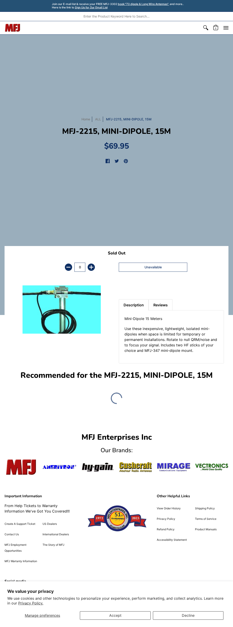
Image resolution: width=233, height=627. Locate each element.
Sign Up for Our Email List (91, 7)
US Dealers (50, 523)
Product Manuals (206, 529)
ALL (98, 119)
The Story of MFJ (53, 544)
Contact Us (12, 534)
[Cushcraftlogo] (135, 467)
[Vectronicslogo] (211, 467)
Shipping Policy (205, 508)
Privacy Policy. (30, 603)
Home (85, 119)
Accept (115, 615)
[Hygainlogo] (97, 467)
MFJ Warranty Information (21, 561)
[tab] (127, 287)
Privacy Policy (166, 518)
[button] (206, 27)
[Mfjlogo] (21, 467)
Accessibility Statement (172, 539)
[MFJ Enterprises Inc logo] (13, 27)
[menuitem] (206, 27)
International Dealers (56, 534)
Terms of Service (205, 518)
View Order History (169, 508)
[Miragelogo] (173, 467)
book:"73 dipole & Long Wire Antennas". (143, 4)
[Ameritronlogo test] (59, 467)
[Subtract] (68, 267)
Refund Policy (166, 529)
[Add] (91, 267)
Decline (188, 615)
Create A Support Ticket (20, 523)
